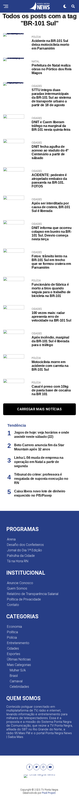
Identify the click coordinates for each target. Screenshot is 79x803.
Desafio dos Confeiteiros (25, 545)
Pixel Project (49, 792)
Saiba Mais (15, 737)
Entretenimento (18, 643)
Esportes (13, 654)
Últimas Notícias (19, 659)
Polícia (12, 638)
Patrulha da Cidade (21, 556)
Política (12, 632)
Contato (13, 605)
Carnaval (16, 681)
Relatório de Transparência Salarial (32, 594)
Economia (14, 627)
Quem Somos (17, 588)
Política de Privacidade (24, 599)
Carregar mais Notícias (39, 409)
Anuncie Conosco (20, 583)
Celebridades (19, 687)
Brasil (14, 676)
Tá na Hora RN (17, 561)
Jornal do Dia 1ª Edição (24, 550)
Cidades (13, 648)
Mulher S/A (18, 670)
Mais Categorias (19, 665)
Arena (11, 539)
